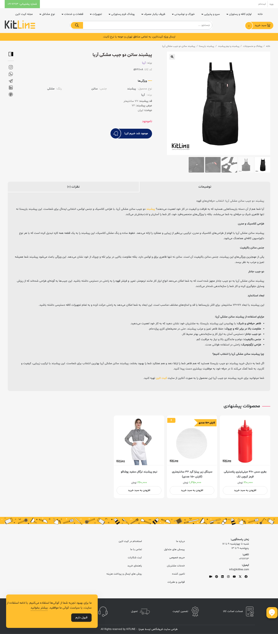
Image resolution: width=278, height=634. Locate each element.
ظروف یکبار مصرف (154, 14)
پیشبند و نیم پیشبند (228, 46)
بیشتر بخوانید (39, 608)
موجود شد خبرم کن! (136, 133)
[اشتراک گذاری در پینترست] (11, 94)
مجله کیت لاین (24, 14)
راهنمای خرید (134, 566)
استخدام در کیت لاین (130, 541)
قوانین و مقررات (176, 582)
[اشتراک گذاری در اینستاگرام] (11, 67)
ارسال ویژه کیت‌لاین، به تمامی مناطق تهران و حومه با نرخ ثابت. (139, 37)
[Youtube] (234, 576)
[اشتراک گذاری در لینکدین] (11, 87)
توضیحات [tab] (204, 187)
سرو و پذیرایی (212, 14)
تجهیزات (97, 14)
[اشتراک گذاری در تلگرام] (11, 81)
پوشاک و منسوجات (252, 46)
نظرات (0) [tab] (73, 187)
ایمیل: (245, 565)
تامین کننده (178, 574)
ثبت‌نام (262, 4)
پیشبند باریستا (206, 46)
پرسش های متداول (174, 549)
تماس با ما (136, 549)
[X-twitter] (240, 576)
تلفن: (245, 554)
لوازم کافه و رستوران (240, 14)
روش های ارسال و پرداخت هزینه (124, 574)
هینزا (141, 629)
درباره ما (180, 541)
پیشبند (150, 209)
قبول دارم (81, 617)
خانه (260, 14)
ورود (271, 4)
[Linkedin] (222, 576)
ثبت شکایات (135, 557)
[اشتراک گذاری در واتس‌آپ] (11, 74)
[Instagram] (228, 576)
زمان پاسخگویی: (240, 539)
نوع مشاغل (48, 14)
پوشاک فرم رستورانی (123, 14)
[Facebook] (246, 576)
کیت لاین (161, 378)
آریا (144, 63)
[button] (172, 57)
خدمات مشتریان (176, 566)
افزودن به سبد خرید (245, 490)
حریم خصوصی (177, 557)
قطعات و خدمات (73, 14)
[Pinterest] (216, 576)
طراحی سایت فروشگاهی (164, 629)
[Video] (210, 576)
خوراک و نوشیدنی (184, 14)
